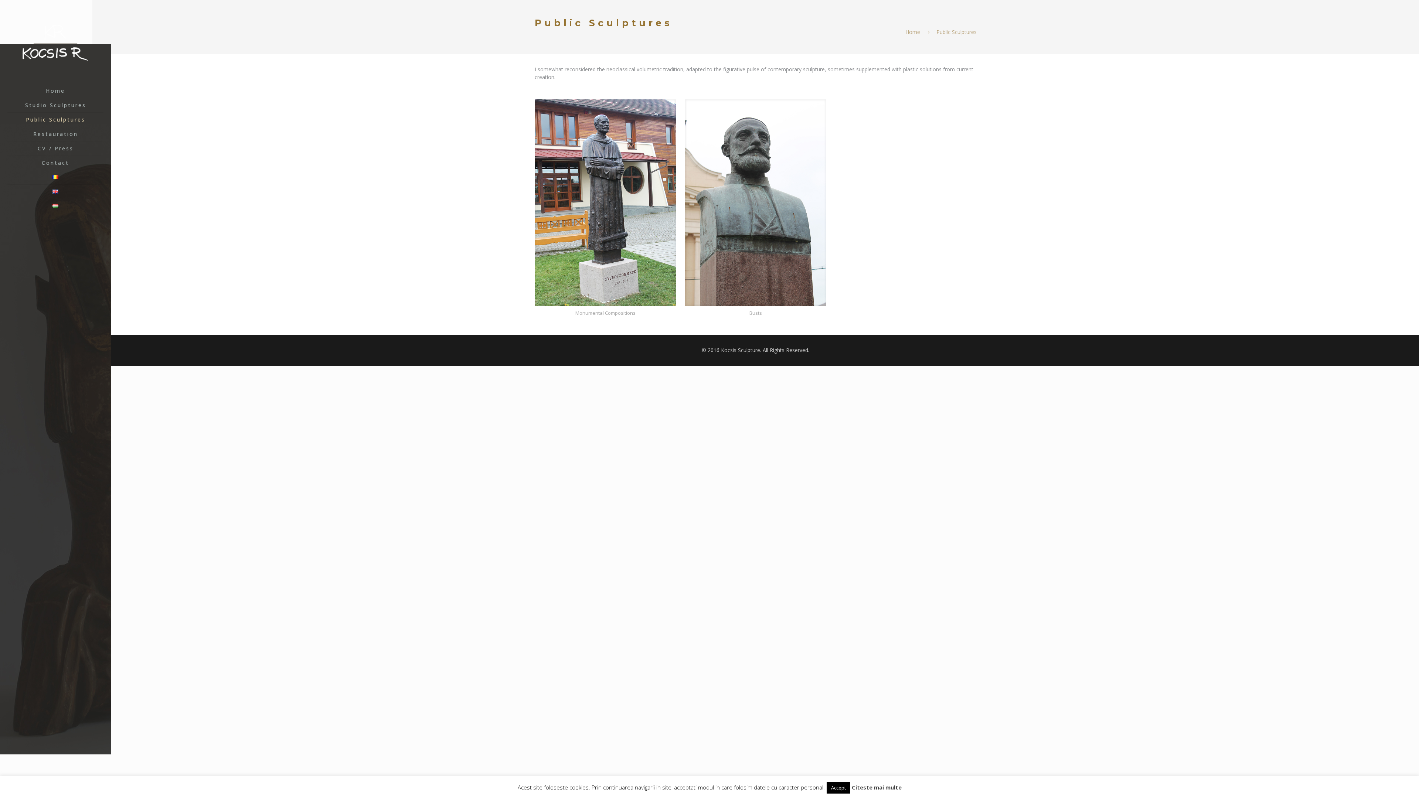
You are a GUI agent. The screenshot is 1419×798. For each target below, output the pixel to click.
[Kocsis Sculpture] (55, 42)
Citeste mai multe (877, 787)
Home (912, 31)
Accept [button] (838, 787)
